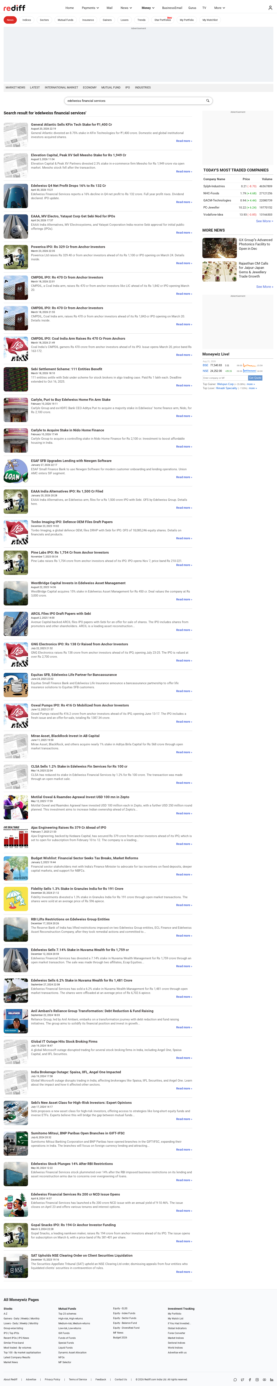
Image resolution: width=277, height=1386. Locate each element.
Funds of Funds (67, 1338)
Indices (27, 19)
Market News (15, 87)
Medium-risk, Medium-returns (74, 1323)
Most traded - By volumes (17, 1347)
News (124, 8)
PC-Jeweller (211, 207)
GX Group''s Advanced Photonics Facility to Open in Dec (256, 244)
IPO (127, 87)
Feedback (101, 1379)
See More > (264, 221)
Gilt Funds (64, 1333)
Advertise (31, 1379)
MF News (118, 1332)
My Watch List (175, 1318)
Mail (110, 8)
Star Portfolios (163, 19)
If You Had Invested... (179, 1323)
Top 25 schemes (67, 1313)
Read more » (184, 141)
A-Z (5, 1313)
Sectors (44, 19)
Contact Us (121, 1379)
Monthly (35, 1318)
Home (69, 8)
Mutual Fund (110, 87)
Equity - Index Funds (124, 1313)
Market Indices (176, 1338)
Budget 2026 (120, 1337)
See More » (264, 287)
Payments (88, 8)
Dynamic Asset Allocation (72, 1352)
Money (146, 8)
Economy (90, 87)
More (217, 8)
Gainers (107, 19)
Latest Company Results (17, 1357)
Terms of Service (78, 1379)
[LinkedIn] (271, 1380)
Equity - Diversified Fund (126, 1327)
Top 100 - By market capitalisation (22, 1352)
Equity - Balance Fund (125, 1323)
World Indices (175, 1347)
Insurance (88, 19)
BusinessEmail (172, 8)
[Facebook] (249, 1380)
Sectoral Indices (176, 1342)
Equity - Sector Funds (124, 1318)
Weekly (25, 1318)
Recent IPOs (10, 1338)
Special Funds (66, 1342)
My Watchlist (210, 19)
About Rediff (10, 1379)
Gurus (192, 8)
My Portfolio (187, 19)
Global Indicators (177, 1328)
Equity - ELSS (120, 1308)
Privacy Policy (52, 1379)
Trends (141, 19)
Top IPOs (14, 1333)
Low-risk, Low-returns (69, 1328)
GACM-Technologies (217, 200)
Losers (125, 19)
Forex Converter (176, 1333)
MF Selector (64, 1362)
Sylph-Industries (214, 186)
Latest (35, 87)
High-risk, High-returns (70, 1318)
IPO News (23, 1338)
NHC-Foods (211, 193)
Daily (16, 1318)
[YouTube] (264, 1380)
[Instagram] (257, 1380)
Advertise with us (177, 1352)
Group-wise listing (13, 1328)
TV (204, 8)
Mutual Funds (65, 19)
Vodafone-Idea (213, 214)
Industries (143, 87)
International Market (61, 87)
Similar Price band (14, 1342)
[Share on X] (242, 1380)
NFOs (61, 1357)
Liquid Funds (65, 1347)
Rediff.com (150, 1379)
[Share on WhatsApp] (235, 1380)
